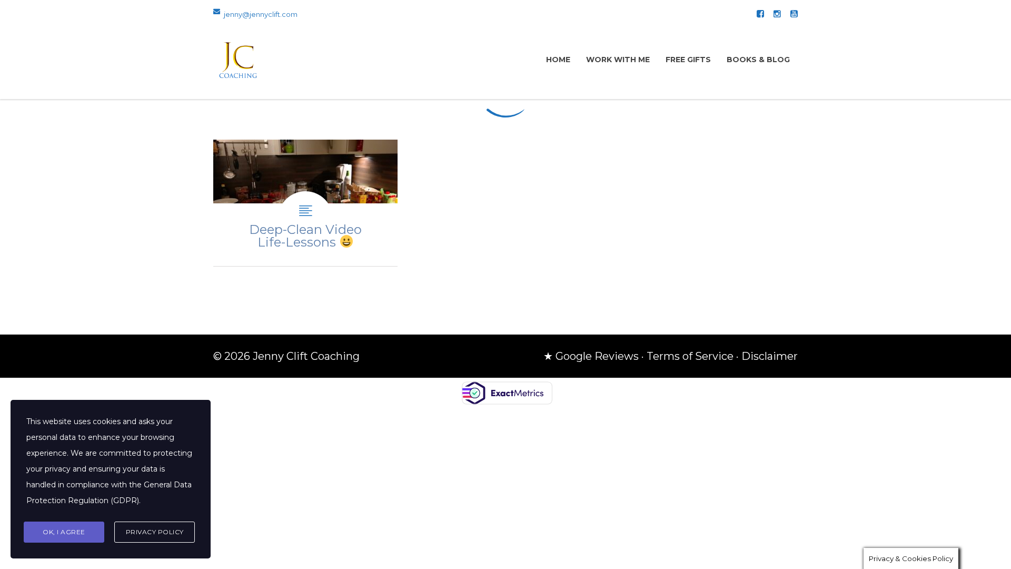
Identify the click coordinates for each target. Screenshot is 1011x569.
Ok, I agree (64, 532)
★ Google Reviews (591, 356)
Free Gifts (688, 59)
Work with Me (618, 59)
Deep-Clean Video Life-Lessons (305, 203)
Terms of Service (690, 356)
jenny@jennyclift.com (261, 14)
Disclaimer (769, 356)
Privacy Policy (155, 532)
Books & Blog (758, 59)
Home (558, 59)
